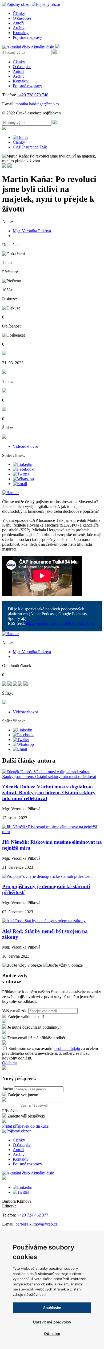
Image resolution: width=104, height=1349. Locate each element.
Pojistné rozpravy (27, 37)
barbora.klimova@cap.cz (36, 1224)
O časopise (22, 18)
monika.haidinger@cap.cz (37, 104)
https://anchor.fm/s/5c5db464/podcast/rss (60, 623)
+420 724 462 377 (32, 1215)
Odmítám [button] (52, 1333)
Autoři (18, 23)
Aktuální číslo (43, 47)
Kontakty (21, 32)
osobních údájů (67, 1048)
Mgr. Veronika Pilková (32, 231)
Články (19, 13)
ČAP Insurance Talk (30, 147)
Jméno (7, 1089)
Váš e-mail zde (14, 1010)
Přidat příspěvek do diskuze (25, 1126)
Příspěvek (10, 1110)
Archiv (19, 28)
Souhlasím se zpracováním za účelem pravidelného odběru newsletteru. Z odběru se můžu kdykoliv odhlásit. (50, 1053)
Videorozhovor (25, 446)
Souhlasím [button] (52, 1307)
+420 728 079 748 (32, 95)
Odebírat (9, 1063)
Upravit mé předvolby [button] (52, 1322)
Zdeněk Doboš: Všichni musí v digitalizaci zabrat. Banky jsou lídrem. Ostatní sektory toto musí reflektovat (48, 792)
